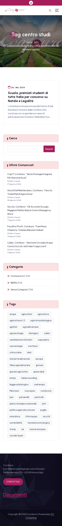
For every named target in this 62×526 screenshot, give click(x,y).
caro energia (16, 346)
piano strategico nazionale (23, 403)
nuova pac (30, 390)
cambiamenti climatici (21, 339)
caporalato (43, 339)
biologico (34, 333)
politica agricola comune (22, 409)
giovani (39, 365)
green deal (38, 371)
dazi (29, 352)
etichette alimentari (20, 358)
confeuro (33, 346)
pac (12, 397)
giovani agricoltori (19, 371)
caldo (47, 333)
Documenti (15, 495)
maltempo (39, 384)
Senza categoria (19, 289)
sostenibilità (16, 422)
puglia (43, 409)
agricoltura (43, 314)
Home (29, 42)
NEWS (14, 282)
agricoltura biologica (40, 320)
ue (22, 429)
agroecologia (16, 333)
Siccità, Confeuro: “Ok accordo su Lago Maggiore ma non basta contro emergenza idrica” (29, 210)
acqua (13, 314)
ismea (13, 378)
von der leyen (16, 435)
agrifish (13, 326)
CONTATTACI (13, 481)
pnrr (44, 403)
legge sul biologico (19, 384)
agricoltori (27, 314)
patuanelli (24, 397)
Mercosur (14, 390)
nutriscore (46, 390)
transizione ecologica (39, 422)
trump (13, 429)
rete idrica (15, 416)
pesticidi (39, 397)
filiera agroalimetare (20, 365)
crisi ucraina (16, 352)
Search (49, 149)
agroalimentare (31, 326)
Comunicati (17, 276)
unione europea (37, 429)
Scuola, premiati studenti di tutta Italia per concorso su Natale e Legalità (28, 97)
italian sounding (29, 378)
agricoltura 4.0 (17, 320)
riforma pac (32, 416)
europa (39, 358)
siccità (46, 416)
